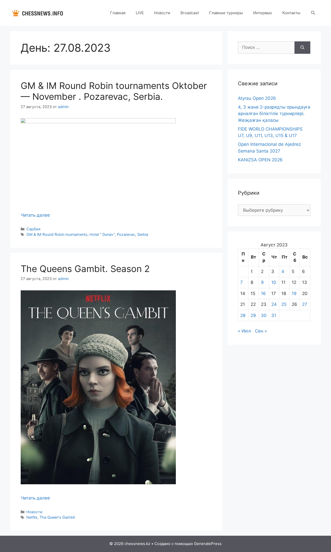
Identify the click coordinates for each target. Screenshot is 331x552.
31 (273, 315)
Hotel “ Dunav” (102, 234)
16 (263, 293)
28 (242, 315)
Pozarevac (126, 234)
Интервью (262, 12)
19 (294, 293)
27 (304, 304)
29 (253, 315)
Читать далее (35, 215)
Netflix (31, 517)
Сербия (33, 229)
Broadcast (189, 12)
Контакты (291, 12)
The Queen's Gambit (57, 517)
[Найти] (302, 47)
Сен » (261, 331)
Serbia (142, 234)
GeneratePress (208, 543)
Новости (162, 12)
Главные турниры (226, 12)
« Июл (244, 331)
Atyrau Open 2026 (257, 98)
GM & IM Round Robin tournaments (56, 234)
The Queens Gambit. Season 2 (85, 268)
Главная (117, 12)
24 (274, 304)
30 (264, 315)
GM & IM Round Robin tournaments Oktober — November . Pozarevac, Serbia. (114, 91)
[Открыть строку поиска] (313, 13)
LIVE (140, 12)
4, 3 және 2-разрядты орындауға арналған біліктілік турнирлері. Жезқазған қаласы (274, 113)
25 (284, 304)
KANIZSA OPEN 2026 (260, 159)
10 (273, 282)
